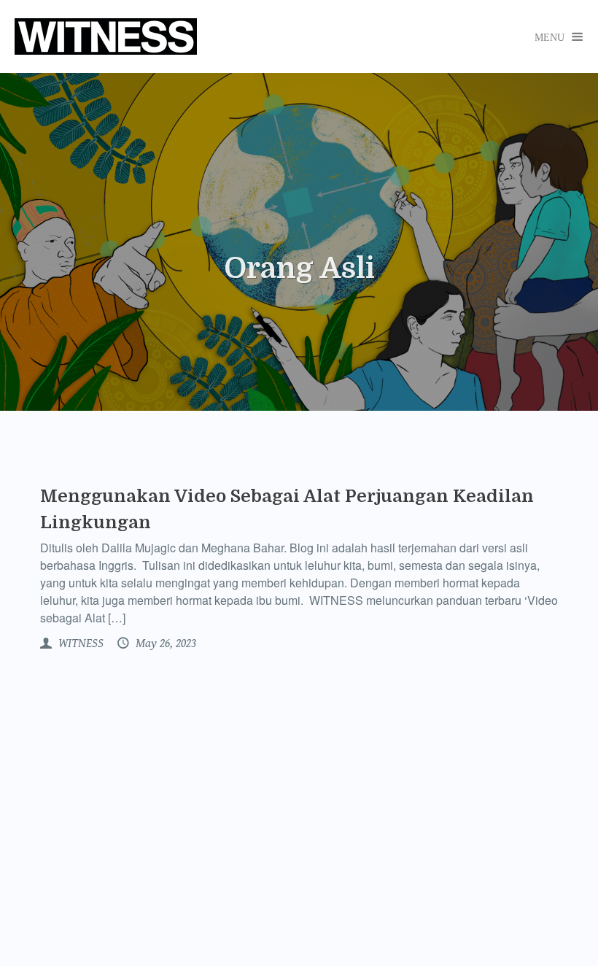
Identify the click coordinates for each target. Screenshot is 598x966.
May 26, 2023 (164, 643)
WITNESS (79, 643)
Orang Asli (299, 268)
